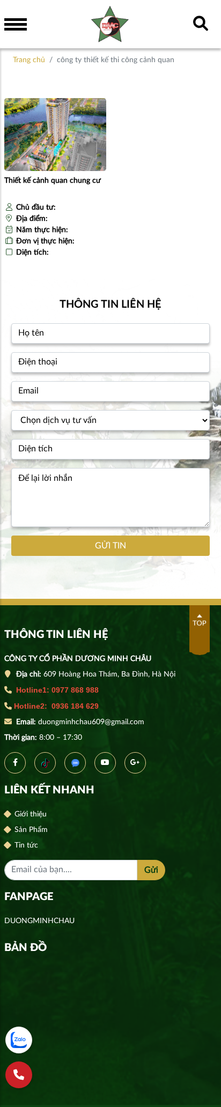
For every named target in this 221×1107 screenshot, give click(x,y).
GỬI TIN (110, 545)
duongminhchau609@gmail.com (92, 722)
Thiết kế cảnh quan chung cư (52, 180)
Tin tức (25, 845)
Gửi (151, 870)
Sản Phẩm (30, 830)
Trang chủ (29, 60)
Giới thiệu (29, 814)
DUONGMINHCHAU (39, 921)
